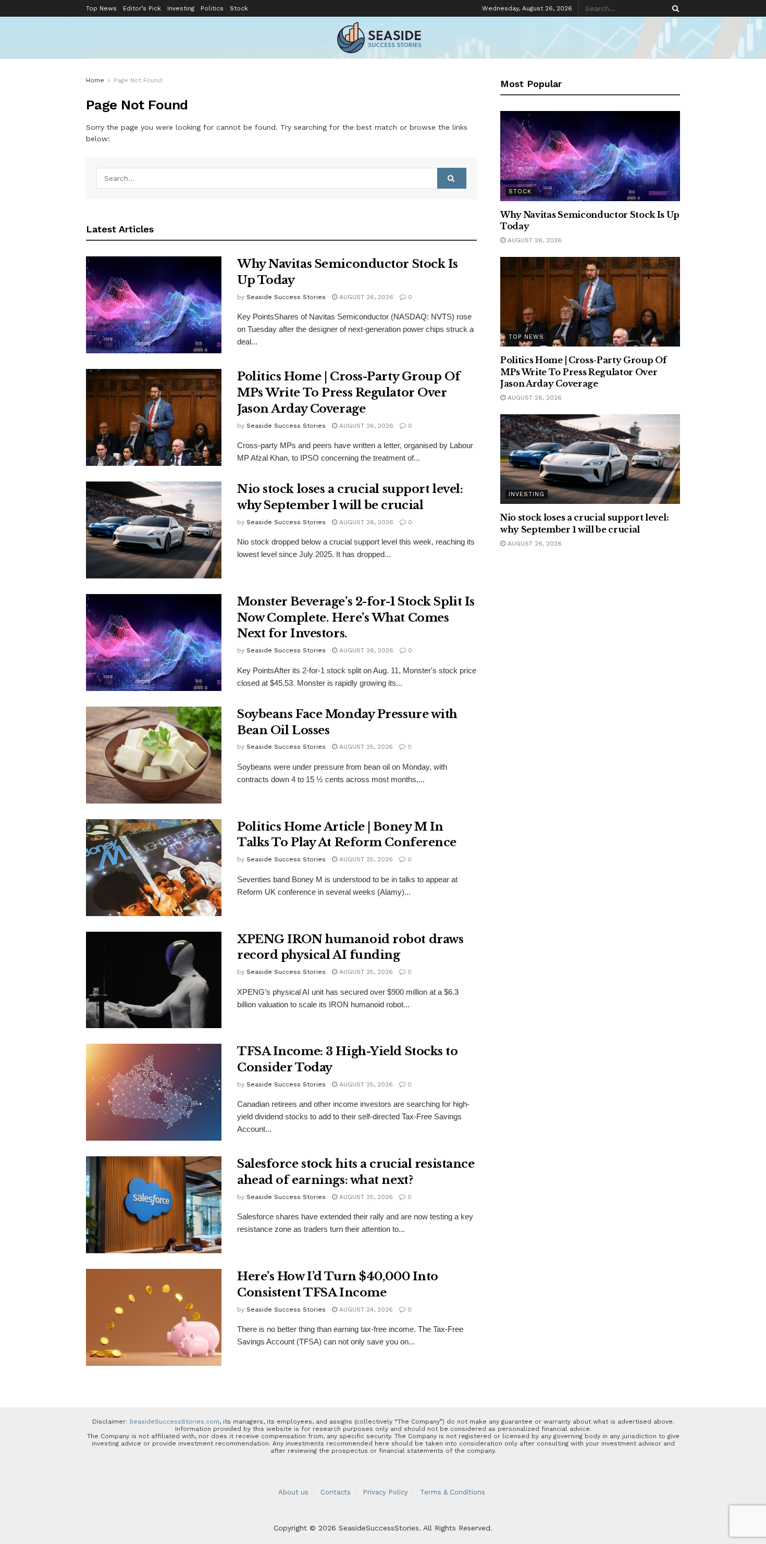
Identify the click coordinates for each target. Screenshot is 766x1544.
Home (95, 80)
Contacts (335, 1492)
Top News (101, 8)
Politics (212, 8)
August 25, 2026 (365, 746)
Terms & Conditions (452, 1492)
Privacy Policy (385, 1492)
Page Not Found (138, 80)
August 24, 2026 (365, 1309)
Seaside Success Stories (286, 297)
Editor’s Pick (142, 8)
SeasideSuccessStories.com (174, 1421)
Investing (180, 8)
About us (293, 1492)
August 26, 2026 (365, 297)
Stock (239, 8)
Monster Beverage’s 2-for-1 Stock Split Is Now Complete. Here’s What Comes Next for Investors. (356, 618)
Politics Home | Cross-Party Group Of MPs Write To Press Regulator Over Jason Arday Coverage (348, 392)
